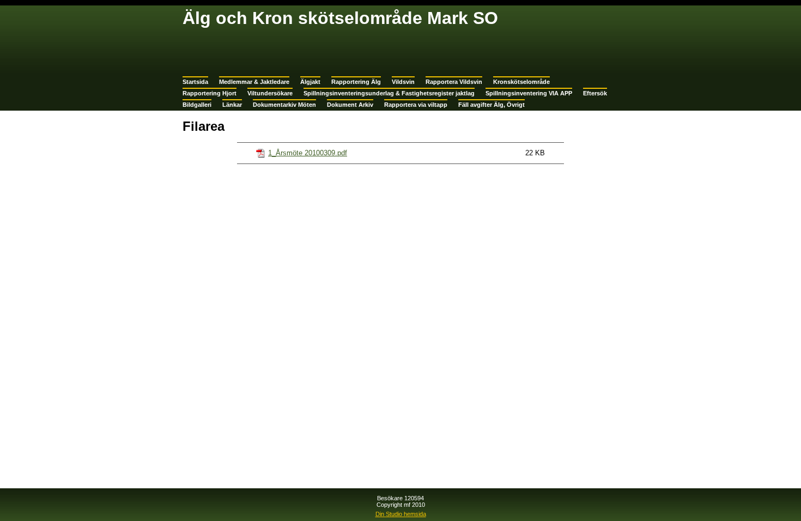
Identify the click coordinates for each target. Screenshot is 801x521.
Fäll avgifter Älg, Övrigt (491, 104)
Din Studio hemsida (400, 514)
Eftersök (595, 93)
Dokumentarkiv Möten (284, 104)
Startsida (195, 81)
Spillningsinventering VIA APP (529, 93)
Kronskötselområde (521, 81)
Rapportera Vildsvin (454, 81)
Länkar (232, 104)
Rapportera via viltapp (415, 104)
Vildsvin (403, 81)
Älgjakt (310, 81)
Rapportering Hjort (209, 93)
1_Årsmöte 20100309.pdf (307, 153)
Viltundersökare (270, 93)
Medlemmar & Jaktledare (254, 81)
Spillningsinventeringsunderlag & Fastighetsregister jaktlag (389, 93)
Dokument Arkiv (350, 104)
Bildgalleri (197, 104)
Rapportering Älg (356, 81)
